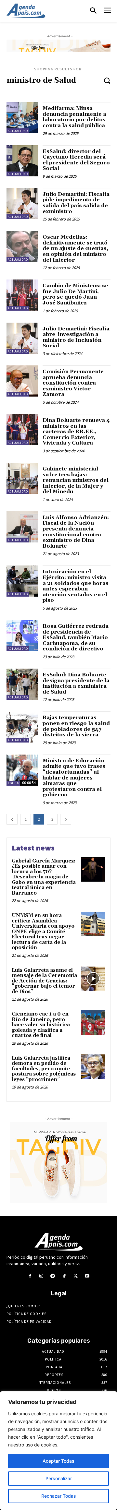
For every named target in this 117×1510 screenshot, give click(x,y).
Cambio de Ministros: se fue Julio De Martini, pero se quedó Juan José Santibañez (75, 294)
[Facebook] (30, 1276)
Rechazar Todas (58, 1496)
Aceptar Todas (58, 1461)
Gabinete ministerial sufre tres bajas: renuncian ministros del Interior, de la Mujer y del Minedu (76, 480)
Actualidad (18, 131)
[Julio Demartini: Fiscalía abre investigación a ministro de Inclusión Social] (22, 338)
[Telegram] (53, 1276)
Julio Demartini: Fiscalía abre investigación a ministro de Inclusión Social (76, 337)
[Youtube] (87, 1276)
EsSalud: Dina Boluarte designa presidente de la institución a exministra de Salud (76, 683)
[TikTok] (64, 1276)
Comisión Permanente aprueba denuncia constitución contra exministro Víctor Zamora (73, 383)
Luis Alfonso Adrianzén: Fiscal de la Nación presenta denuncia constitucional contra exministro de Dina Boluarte (76, 531)
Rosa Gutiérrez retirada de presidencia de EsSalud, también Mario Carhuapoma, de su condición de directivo (76, 637)
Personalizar (59, 1478)
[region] (58, 1450)
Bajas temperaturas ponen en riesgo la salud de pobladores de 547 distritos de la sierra (76, 726)
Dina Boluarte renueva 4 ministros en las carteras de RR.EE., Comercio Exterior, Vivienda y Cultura (76, 431)
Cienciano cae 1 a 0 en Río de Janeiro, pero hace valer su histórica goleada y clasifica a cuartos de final (41, 1025)
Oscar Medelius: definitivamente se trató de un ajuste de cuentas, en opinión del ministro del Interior (75, 248)
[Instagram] (41, 1276)
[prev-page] (12, 819)
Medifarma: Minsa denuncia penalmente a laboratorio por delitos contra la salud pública (74, 117)
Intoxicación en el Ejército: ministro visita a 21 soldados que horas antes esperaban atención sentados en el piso (76, 585)
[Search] (106, 80)
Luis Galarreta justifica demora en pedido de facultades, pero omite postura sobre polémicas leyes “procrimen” (44, 1069)
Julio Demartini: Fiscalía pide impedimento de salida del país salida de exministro (76, 203)
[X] (76, 1276)
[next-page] (65, 819)
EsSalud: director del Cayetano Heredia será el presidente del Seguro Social (76, 160)
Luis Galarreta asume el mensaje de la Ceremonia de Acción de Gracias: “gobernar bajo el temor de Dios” (44, 981)
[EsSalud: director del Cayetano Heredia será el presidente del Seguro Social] (22, 160)
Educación (17, 783)
